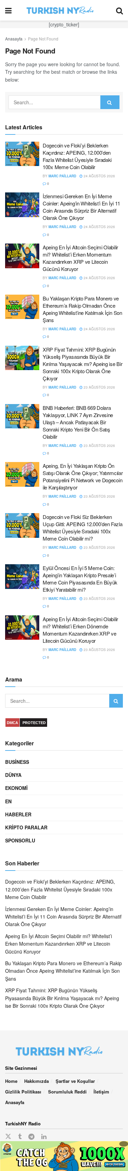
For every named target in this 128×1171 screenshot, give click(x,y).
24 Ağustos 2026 (99, 176)
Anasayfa (14, 39)
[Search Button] (119, 10)
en (8, 801)
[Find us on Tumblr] (20, 1136)
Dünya (13, 774)
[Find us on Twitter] (8, 1136)
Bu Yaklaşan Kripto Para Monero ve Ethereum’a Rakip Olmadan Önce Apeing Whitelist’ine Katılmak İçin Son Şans (82, 309)
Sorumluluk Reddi (67, 1091)
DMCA (12, 723)
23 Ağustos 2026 (99, 387)
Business (17, 761)
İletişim (101, 1091)
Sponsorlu (20, 840)
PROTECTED (34, 723)
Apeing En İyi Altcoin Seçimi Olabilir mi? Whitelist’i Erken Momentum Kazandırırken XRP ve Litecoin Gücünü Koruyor (80, 258)
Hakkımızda (36, 1081)
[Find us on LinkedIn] (43, 1136)
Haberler (18, 814)
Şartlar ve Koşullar (75, 1081)
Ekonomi (16, 787)
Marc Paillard (62, 176)
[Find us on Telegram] (31, 1136)
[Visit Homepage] (63, 10)
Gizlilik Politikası (23, 1091)
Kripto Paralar (26, 827)
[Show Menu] (8, 10)
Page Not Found (43, 39)
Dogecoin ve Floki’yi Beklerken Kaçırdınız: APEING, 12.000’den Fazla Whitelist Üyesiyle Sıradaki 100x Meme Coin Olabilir (77, 156)
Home (11, 1081)
